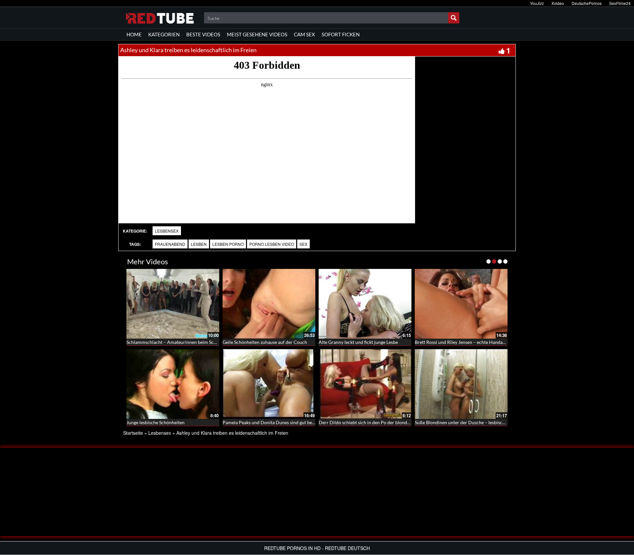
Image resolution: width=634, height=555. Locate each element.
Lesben (199, 244)
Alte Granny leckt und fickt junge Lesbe (358, 342)
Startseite (133, 432)
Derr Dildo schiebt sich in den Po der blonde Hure (370, 422)
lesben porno (228, 244)
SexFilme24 (620, 3)
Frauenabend (170, 244)
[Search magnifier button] (453, 17)
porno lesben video (271, 244)
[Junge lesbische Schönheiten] (172, 384)
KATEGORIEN (164, 34)
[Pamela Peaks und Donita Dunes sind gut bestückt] (269, 384)
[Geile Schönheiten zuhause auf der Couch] (269, 304)
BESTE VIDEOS (203, 34)
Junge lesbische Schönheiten (155, 422)
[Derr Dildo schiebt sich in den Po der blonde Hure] (365, 384)
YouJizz (537, 3)
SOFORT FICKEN (341, 34)
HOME (134, 34)
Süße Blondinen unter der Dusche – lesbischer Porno (469, 422)
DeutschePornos (587, 3)
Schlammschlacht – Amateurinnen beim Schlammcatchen (185, 342)
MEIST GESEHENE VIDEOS (257, 34)
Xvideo (557, 3)
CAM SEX (304, 34)
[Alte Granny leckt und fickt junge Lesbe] (365, 304)
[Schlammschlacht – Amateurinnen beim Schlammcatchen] (172, 304)
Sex (303, 244)
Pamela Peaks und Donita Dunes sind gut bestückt (274, 422)
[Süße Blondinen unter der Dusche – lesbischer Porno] (461, 384)
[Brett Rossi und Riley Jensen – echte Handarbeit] (461, 304)
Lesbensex (167, 231)
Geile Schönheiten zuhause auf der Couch (265, 342)
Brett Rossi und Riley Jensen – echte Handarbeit (463, 342)
